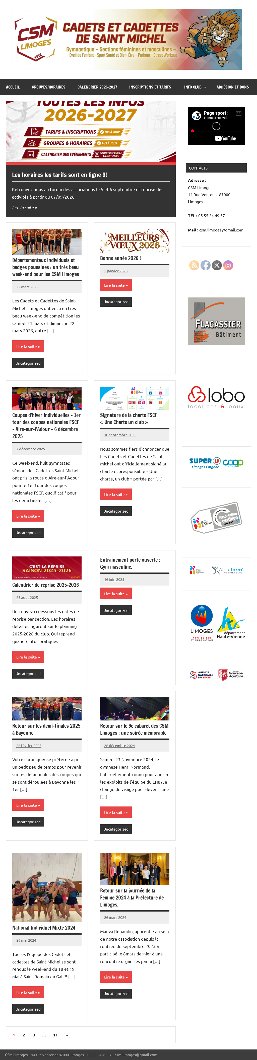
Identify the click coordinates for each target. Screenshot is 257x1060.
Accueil (13, 87)
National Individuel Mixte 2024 (43, 927)
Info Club (193, 87)
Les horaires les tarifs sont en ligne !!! (59, 175)
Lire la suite (23, 207)
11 (55, 1034)
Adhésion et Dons (233, 87)
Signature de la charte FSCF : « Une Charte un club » (130, 419)
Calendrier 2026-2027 (97, 87)
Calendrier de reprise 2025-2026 (45, 585)
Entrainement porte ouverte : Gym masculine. (130, 563)
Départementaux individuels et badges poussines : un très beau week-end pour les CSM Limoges (45, 267)
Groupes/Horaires (49, 87)
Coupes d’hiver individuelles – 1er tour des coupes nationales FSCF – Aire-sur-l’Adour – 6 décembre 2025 (46, 426)
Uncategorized (28, 363)
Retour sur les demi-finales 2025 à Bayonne (46, 729)
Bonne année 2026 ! (120, 258)
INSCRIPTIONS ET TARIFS (150, 87)
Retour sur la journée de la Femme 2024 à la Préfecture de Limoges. (132, 897)
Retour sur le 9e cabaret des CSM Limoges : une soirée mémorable (134, 729)
